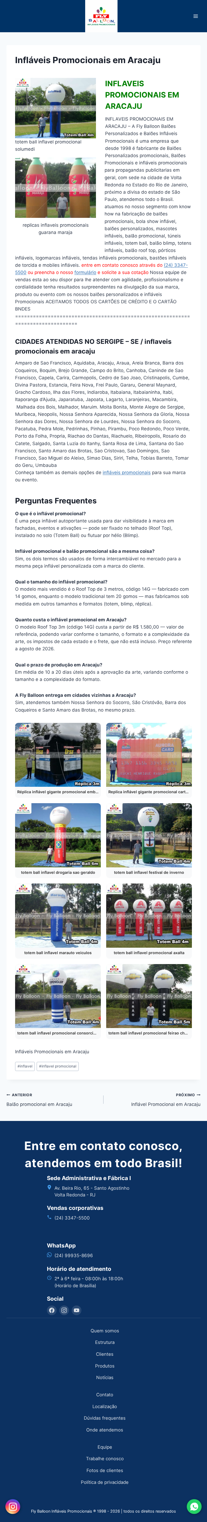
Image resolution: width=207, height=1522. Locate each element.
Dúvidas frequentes (105, 1418)
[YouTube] (76, 1310)
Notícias (104, 1377)
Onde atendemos (104, 1430)
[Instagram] (64, 1310)
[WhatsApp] (194, 1506)
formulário (85, 272)
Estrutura (105, 1342)
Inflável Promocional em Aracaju (166, 1100)
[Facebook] (52, 1310)
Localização (104, 1406)
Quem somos (105, 1330)
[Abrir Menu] (196, 16)
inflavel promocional (57, 1066)
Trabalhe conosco (105, 1458)
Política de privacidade (105, 1482)
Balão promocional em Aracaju (39, 1100)
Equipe (105, 1447)
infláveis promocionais (127, 472)
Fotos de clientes (105, 1470)
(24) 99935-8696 (73, 1255)
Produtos (105, 1366)
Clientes (104, 1354)
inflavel (25, 1066)
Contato (104, 1394)
